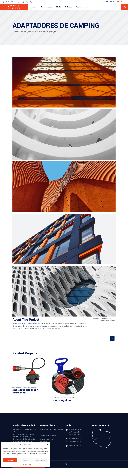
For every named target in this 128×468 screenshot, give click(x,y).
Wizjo (65, 464)
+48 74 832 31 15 (75, 438)
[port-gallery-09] (64, 240)
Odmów (25, 460)
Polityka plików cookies (25, 464)
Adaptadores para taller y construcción (25, 391)
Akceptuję (10, 460)
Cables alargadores (61, 400)
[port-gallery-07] (64, 83)
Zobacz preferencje (41, 460)
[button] (47, 444)
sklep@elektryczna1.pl (76, 445)
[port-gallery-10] (64, 187)
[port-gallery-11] (64, 292)
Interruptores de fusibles (48, 436)
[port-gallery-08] (64, 135)
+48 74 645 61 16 (75, 441)
